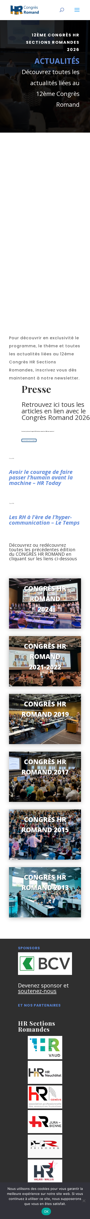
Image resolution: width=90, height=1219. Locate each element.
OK (46, 1211)
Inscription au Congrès (29, 440)
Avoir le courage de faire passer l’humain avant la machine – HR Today (41, 477)
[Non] (83, 1200)
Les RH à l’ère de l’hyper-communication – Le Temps (44, 519)
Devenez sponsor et (43, 987)
